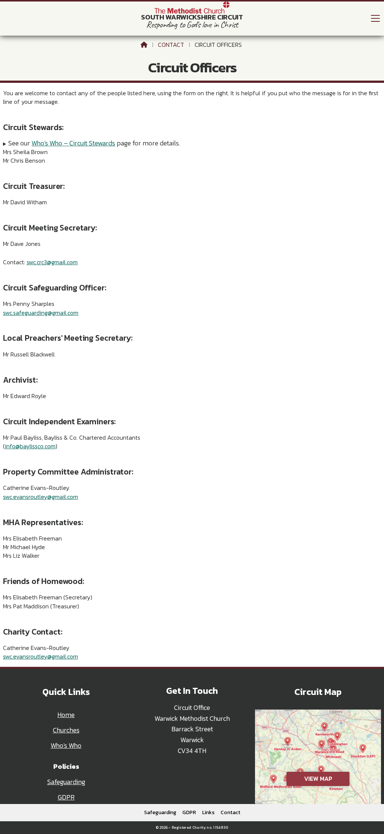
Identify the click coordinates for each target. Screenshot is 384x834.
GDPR (66, 797)
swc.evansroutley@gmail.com (40, 496)
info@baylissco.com (30, 446)
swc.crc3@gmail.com (52, 262)
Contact (171, 44)
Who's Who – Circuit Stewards (73, 143)
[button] (375, 18)
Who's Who (66, 745)
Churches (66, 730)
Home (66, 715)
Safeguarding (66, 782)
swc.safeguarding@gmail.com (40, 312)
